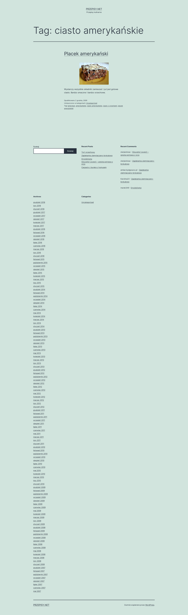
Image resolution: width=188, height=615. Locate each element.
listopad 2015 (38, 259)
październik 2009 (40, 494)
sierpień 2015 (38, 269)
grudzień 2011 (39, 410)
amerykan (71, 106)
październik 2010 (40, 454)
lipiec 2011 (37, 427)
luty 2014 (37, 323)
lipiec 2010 (37, 464)
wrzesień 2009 (39, 497)
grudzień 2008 (39, 527)
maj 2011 (36, 434)
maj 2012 (37, 393)
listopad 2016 (38, 233)
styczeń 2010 (38, 484)
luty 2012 (37, 403)
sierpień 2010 (38, 460)
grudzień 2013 (39, 330)
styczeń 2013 (38, 367)
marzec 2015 (38, 279)
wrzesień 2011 (39, 420)
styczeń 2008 (39, 564)
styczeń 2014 (38, 326)
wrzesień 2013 (39, 340)
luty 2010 (37, 480)
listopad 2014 (38, 293)
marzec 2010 (38, 477)
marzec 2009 (38, 517)
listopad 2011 (38, 414)
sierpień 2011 (38, 424)
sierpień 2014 (38, 303)
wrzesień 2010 (39, 457)
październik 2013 (40, 336)
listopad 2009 (39, 491)
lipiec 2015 (37, 273)
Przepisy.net (94, 9)
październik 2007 (40, 574)
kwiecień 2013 (39, 356)
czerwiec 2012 (39, 390)
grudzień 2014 (39, 289)
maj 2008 (37, 551)
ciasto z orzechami (110, 106)
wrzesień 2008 (39, 538)
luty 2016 (37, 253)
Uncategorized (91, 103)
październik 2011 (40, 417)
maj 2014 (37, 313)
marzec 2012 (38, 400)
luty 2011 (37, 440)
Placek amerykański (86, 53)
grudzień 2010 (39, 447)
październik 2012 (40, 377)
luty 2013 (37, 363)
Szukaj (36, 147)
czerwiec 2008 (39, 548)
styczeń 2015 (38, 286)
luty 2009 (37, 521)
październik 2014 (40, 296)
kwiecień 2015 (39, 276)
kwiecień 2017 (39, 222)
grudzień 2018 (39, 202)
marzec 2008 (38, 558)
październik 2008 (40, 534)
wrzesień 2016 (39, 236)
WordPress (149, 605)
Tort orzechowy (88, 152)
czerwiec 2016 (39, 246)
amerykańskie (81, 106)
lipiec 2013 (37, 346)
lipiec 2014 (37, 306)
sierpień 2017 (38, 219)
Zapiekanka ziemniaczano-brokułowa (96, 156)
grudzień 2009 (39, 487)
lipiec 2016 (37, 243)
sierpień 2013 (38, 343)
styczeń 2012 (38, 407)
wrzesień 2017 (39, 216)
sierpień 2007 (38, 581)
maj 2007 (37, 591)
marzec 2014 (38, 320)
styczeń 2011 (38, 444)
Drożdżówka (86, 159)
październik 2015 (40, 263)
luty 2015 (37, 283)
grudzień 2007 (39, 568)
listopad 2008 (39, 531)
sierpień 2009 (39, 501)
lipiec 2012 (37, 387)
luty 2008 (37, 561)
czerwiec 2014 (39, 310)
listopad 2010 (38, 450)
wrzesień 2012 (39, 380)
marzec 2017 (38, 226)
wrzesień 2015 (39, 266)
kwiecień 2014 (39, 316)
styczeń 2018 (38, 209)
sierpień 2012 (38, 383)
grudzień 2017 (39, 212)
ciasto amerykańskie (94, 106)
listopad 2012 (38, 373)
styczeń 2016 (38, 256)
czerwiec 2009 (39, 507)
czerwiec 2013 (39, 350)
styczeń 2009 (39, 524)
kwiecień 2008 (39, 554)
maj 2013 (37, 353)
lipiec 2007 (37, 584)
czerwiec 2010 (39, 467)
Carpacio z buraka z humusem (94, 167)
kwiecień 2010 (39, 474)
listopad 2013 (38, 333)
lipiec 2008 (37, 544)
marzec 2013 (38, 360)
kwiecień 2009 (39, 514)
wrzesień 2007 (39, 578)
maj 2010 (37, 470)
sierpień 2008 (39, 541)
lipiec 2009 (37, 504)
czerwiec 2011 (39, 430)
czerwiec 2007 (39, 588)
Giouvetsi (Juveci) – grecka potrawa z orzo (97, 163)
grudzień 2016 (39, 229)
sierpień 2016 (38, 239)
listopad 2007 (39, 571)
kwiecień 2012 (39, 397)
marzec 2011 (38, 437)
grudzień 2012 (39, 370)
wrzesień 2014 (39, 299)
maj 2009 (37, 511)
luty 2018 (37, 206)
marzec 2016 (38, 249)
